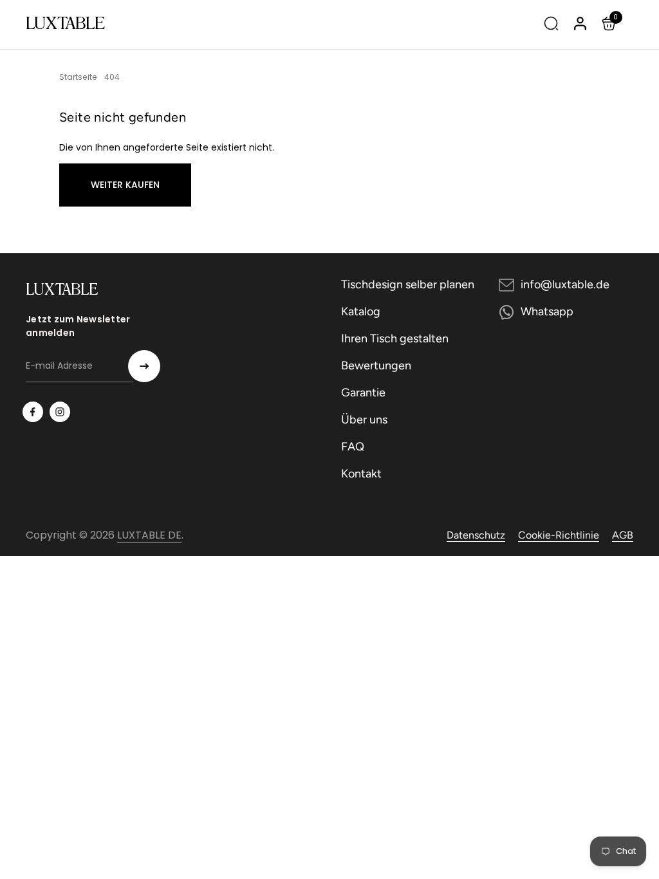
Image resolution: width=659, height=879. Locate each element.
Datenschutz (476, 535)
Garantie (363, 392)
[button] (610, 23)
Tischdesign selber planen (407, 284)
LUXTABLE (65, 23)
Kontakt (361, 474)
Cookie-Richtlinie (558, 535)
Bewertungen (376, 365)
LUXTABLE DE (149, 535)
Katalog (360, 311)
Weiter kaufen (125, 184)
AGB (622, 535)
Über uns (364, 419)
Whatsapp (547, 311)
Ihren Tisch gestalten (395, 338)
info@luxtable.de (565, 284)
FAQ (352, 446)
